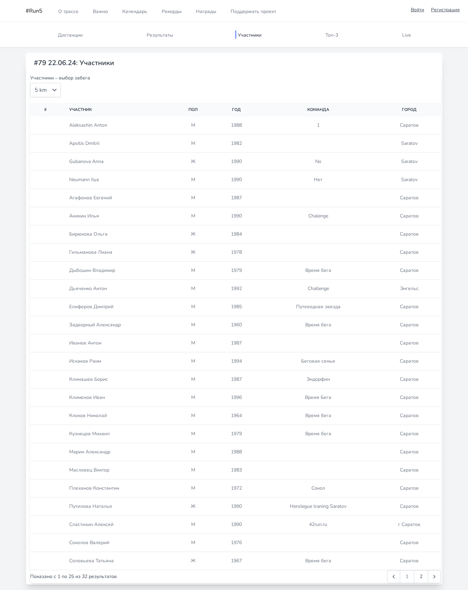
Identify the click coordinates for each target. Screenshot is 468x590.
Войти (417, 10)
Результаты (160, 35)
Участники (249, 35)
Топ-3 (331, 35)
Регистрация (445, 10)
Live (406, 35)
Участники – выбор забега (60, 78)
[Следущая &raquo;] (434, 576)
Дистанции (70, 35)
